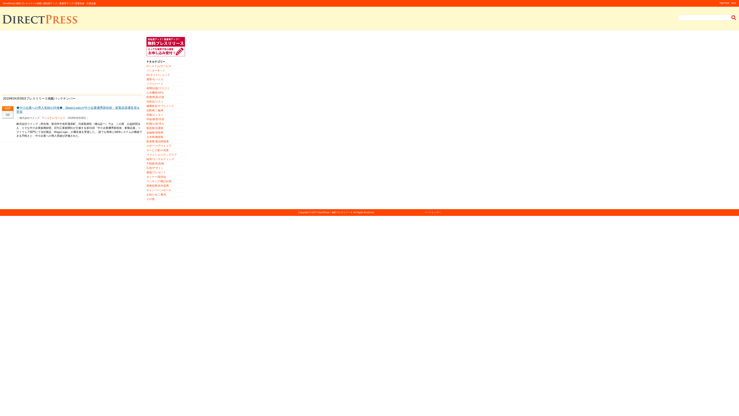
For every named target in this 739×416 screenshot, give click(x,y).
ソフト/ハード (154, 83)
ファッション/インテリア (161, 154)
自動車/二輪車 (154, 110)
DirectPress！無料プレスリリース (335, 212)
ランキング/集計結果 (158, 181)
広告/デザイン (154, 167)
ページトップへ (433, 212)
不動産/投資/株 (155, 163)
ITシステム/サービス (53, 118)
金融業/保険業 (154, 132)
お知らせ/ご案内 (156, 194)
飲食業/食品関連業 (157, 141)
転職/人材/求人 (155, 123)
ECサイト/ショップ (158, 74)
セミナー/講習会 (156, 176)
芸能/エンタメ (154, 114)
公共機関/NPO (155, 92)
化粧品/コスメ (154, 101)
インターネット (155, 70)
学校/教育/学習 (155, 119)
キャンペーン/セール (158, 190)
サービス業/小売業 (157, 150)
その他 (150, 198)
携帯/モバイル (154, 79)
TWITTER (724, 3)
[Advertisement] (72, 64)
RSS (733, 3)
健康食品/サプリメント (160, 105)
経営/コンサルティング (160, 159)
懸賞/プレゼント (156, 172)
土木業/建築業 (154, 136)
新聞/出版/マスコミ (158, 88)
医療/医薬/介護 (155, 97)
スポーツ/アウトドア (158, 145)
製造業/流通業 (154, 128)
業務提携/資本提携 (157, 185)
